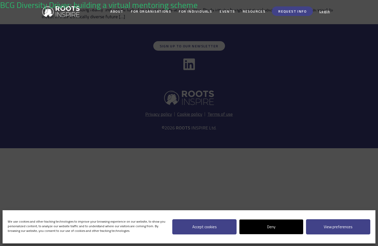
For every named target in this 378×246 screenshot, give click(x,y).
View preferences (338, 227)
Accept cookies (204, 227)
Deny (271, 227)
